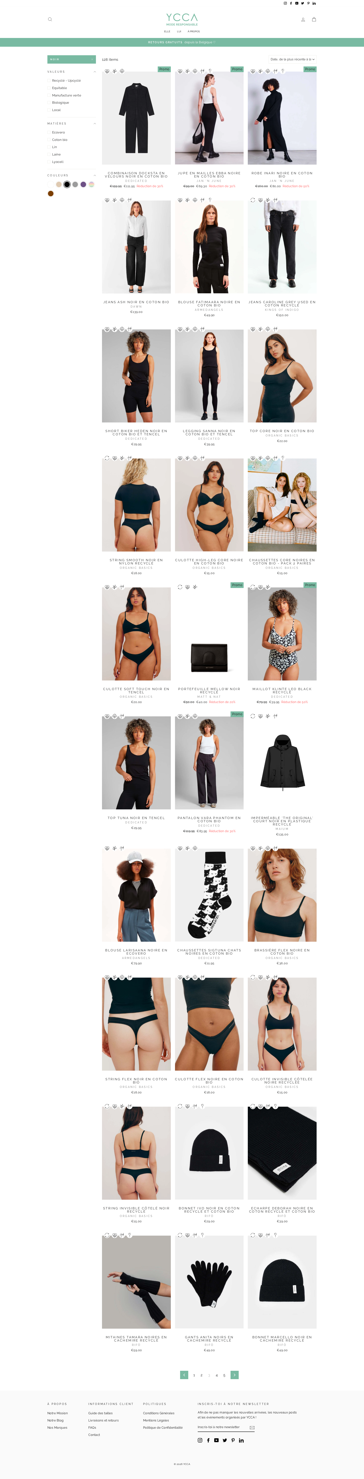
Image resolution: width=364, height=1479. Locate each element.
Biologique (60, 102)
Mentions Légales (156, 1420)
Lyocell (58, 162)
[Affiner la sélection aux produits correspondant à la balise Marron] (51, 193)
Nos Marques (57, 1427)
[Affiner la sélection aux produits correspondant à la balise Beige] (59, 184)
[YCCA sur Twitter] (225, 1440)
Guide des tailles (100, 1413)
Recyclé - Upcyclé (66, 80)
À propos (194, 31)
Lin (54, 147)
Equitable (59, 88)
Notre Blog (55, 1420)
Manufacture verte (66, 95)
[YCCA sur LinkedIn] (241, 1440)
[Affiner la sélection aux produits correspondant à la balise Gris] (75, 184)
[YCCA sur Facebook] (208, 1440)
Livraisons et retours (103, 1420)
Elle (167, 31)
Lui (179, 31)
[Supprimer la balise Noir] (67, 184)
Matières (57, 123)
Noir (55, 59)
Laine (56, 154)
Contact (94, 1435)
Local (56, 110)
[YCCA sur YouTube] (216, 1440)
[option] (182, 42)
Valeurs (56, 71)
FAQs (92, 1427)
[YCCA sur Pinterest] (233, 1440)
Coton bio (59, 139)
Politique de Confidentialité (163, 1427)
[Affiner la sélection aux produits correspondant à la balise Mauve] (83, 184)
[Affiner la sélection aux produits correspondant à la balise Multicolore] (91, 184)
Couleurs (58, 175)
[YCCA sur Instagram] (200, 1440)
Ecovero (58, 132)
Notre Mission (57, 1413)
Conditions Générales (159, 1413)
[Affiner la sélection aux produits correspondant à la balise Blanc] (51, 184)
